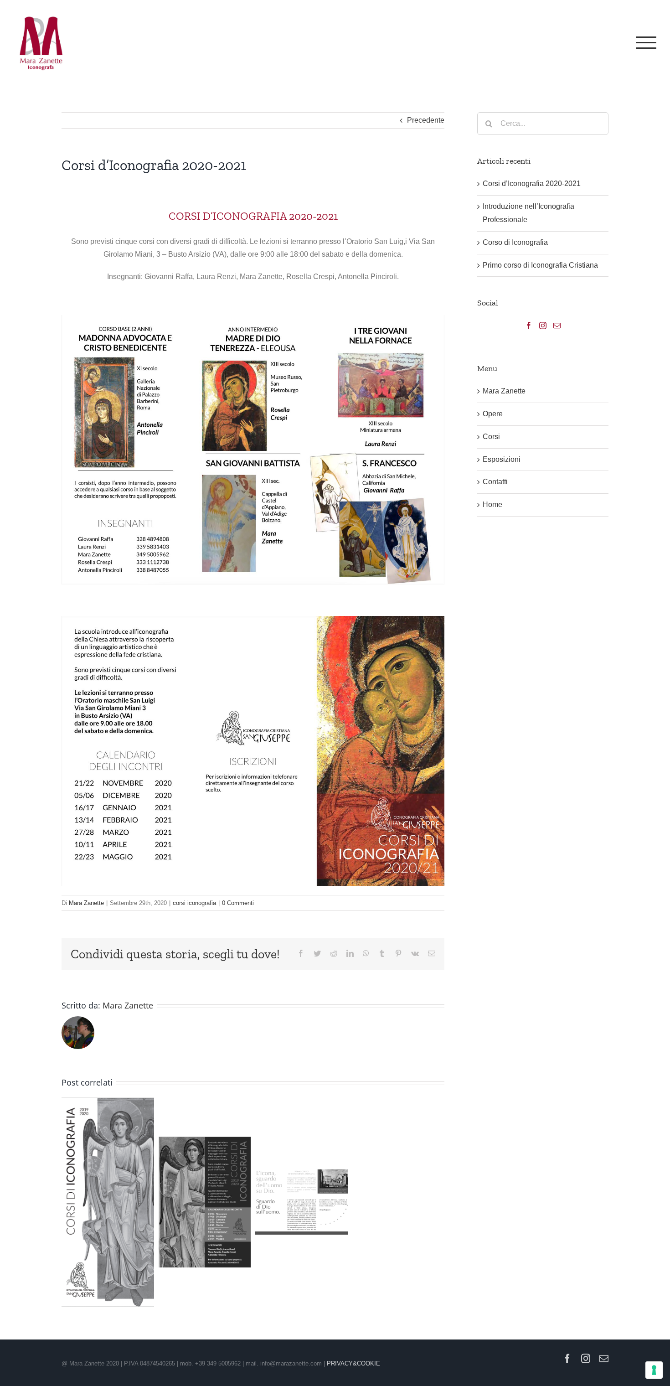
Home (492, 504)
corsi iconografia (194, 903)
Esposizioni (502, 459)
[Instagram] (542, 325)
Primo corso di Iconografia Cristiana (540, 265)
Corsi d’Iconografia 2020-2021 (532, 183)
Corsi (491, 436)
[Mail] (557, 325)
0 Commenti (238, 903)
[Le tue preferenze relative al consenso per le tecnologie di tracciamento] (654, 1370)
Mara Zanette (86, 903)
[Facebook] (528, 325)
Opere (493, 414)
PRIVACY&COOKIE (353, 1363)
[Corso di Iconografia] (205, 1202)
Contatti (495, 482)
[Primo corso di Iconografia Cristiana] (301, 1202)
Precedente (425, 120)
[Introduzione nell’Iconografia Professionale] (108, 1202)
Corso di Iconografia (515, 242)
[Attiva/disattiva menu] (646, 42)
